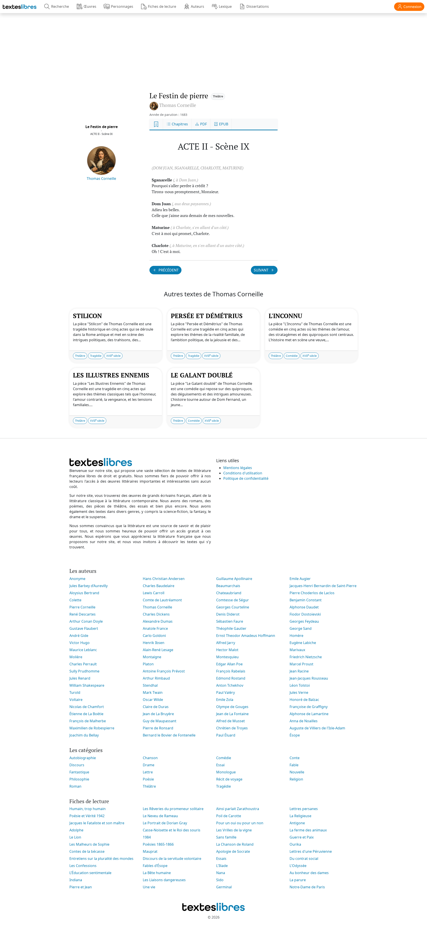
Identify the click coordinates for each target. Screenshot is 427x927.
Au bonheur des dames (309, 872)
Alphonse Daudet (304, 607)
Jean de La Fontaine (232, 713)
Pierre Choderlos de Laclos (312, 592)
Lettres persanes (304, 808)
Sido (220, 879)
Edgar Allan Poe (229, 664)
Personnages (122, 6)
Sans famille (226, 837)
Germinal (224, 887)
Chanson (150, 757)
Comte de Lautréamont (162, 600)
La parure (298, 879)
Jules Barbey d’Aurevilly (88, 585)
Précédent (168, 270)
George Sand (301, 628)
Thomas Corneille (101, 178)
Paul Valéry (225, 692)
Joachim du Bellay (84, 735)
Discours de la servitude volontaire (172, 858)
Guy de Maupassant (159, 720)
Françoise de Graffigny (309, 706)
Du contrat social (304, 858)
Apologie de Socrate (233, 851)
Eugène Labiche (303, 642)
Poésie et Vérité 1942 (87, 815)
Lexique (225, 6)
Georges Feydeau (304, 621)
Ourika (295, 844)
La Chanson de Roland (235, 844)
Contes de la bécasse (87, 851)
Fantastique (79, 772)
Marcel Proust (301, 664)
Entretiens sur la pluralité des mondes (101, 858)
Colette (75, 600)
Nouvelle (297, 772)
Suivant (261, 270)
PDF (203, 124)
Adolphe (76, 830)
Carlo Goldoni (154, 635)
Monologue (226, 772)
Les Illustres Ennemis (111, 375)
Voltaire (76, 699)
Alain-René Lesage (158, 649)
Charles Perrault (83, 664)
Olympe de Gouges (232, 706)
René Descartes (82, 614)
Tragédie (95, 356)
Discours (76, 764)
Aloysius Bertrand (84, 592)
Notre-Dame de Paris (307, 887)
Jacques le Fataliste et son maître (96, 823)
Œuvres (90, 6)
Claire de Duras (156, 706)
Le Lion (75, 837)
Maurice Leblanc (83, 649)
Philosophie (79, 779)
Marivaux (297, 649)
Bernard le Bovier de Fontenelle (169, 735)
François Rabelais (230, 671)
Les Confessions (83, 865)
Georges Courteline (232, 607)
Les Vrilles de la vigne (234, 830)
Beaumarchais (228, 585)
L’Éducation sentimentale (90, 872)
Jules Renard (79, 678)
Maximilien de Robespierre (91, 728)
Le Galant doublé (202, 375)
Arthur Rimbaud (156, 678)
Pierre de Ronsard (158, 728)
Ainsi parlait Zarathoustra (237, 808)
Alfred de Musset (230, 720)
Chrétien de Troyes (232, 728)
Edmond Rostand (230, 678)
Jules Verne (299, 692)
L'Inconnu (285, 316)
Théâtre (218, 96)
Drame (148, 764)
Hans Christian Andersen (164, 578)
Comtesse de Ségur (232, 600)
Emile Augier (300, 578)
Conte (295, 757)
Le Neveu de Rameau (160, 815)
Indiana (75, 879)
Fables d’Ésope (155, 865)
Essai (220, 764)
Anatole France (155, 628)
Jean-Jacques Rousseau (309, 678)
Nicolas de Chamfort (86, 706)
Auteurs (197, 6)
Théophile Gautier (231, 628)
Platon (148, 664)
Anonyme (77, 578)
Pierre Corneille (82, 607)
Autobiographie (82, 757)
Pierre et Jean (80, 887)
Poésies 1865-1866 (158, 844)
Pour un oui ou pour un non (239, 823)
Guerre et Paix (302, 837)
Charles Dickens (156, 614)
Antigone (297, 823)
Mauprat (150, 851)
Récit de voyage (229, 779)
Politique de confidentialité (245, 478)
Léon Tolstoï (300, 685)
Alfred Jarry (225, 642)
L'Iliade (222, 865)
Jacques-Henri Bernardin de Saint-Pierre (323, 585)
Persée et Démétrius (207, 316)
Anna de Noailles (304, 720)
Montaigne (152, 656)
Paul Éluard (225, 735)
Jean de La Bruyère (158, 713)
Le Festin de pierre (101, 126)
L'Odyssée (298, 865)
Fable (294, 764)
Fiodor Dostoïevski (305, 614)
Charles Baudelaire (158, 585)
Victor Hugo (79, 642)
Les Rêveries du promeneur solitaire (173, 808)
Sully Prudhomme (84, 671)
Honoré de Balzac (304, 699)
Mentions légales (237, 467)
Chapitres (179, 124)
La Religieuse (300, 815)
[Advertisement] (213, 48)
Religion (296, 779)
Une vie (149, 887)
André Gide (78, 635)
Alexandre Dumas (158, 621)
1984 (147, 837)
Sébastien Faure (229, 621)
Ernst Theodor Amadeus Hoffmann (245, 635)
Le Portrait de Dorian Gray (165, 823)
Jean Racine (299, 671)
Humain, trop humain (87, 808)
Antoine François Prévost (164, 671)
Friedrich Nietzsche (306, 656)
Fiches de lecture (162, 6)
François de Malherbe (87, 720)
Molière (75, 656)
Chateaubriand (228, 592)
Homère (296, 635)
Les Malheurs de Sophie (89, 844)
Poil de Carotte (228, 815)
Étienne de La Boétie (86, 713)
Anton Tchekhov (229, 685)
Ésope (295, 735)
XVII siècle (113, 355)
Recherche (60, 6)
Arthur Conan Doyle (86, 621)
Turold (74, 692)
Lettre (148, 772)
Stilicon (87, 316)
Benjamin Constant (306, 600)
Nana (220, 872)
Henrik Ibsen (153, 642)
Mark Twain (153, 692)
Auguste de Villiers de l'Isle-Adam (317, 728)
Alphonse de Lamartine (309, 713)
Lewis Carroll (153, 592)
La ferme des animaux (308, 830)
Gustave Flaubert (83, 628)
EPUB (223, 124)
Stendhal (150, 685)
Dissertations (257, 6)
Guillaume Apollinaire (234, 578)
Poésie (148, 779)
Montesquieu (227, 656)
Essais (221, 858)
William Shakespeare (86, 685)
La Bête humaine (157, 872)
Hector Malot (227, 649)
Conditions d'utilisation (242, 473)
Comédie (292, 356)
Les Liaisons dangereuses (164, 879)
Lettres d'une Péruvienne (311, 851)
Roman (75, 786)
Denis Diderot (228, 614)
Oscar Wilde (153, 699)
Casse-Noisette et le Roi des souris (171, 830)
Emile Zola (224, 699)
